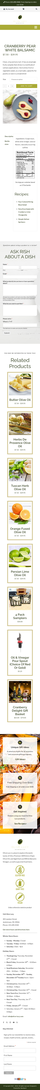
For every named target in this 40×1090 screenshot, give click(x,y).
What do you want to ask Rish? (13, 303)
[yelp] (17, 1022)
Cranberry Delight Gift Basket (20, 711)
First (4, 270)
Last (22, 270)
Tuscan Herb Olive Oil (20, 487)
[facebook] (3, 1022)
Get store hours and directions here (16, 930)
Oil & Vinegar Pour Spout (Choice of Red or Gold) (20, 662)
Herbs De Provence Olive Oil (20, 443)
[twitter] (7, 1022)
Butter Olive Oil (20, 399)
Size (4, 79)
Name (5, 264)
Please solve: (7, 319)
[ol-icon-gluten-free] (20, 866)
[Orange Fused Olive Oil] (20, 504)
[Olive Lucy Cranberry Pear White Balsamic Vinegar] (20, 107)
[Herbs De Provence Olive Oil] (20, 415)
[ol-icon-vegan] (20, 893)
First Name (8, 1055)
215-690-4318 (15, 2)
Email (5, 274)
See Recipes (20, 823)
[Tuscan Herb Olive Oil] (20, 461)
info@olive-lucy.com (15, 1016)
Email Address (10, 1046)
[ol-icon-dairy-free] (20, 879)
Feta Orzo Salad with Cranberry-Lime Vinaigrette (26, 212)
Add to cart (26, 86)
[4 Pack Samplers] (20, 590)
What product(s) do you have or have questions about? (18, 282)
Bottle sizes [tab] (7, 142)
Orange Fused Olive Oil (20, 530)
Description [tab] (8, 136)
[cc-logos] (20, 1079)
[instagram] (10, 1022)
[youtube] (13, 1022)
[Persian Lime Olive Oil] (20, 547)
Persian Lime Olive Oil (20, 573)
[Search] (36, 9)
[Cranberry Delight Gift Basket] (20, 683)
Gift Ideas (20, 759)
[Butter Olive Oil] (20, 375)
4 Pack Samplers (20, 616)
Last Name (8, 1064)
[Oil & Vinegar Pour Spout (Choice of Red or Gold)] (20, 633)
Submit (7, 333)
